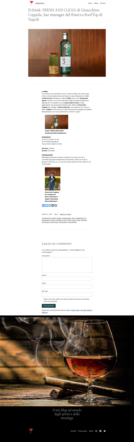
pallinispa (84, 220)
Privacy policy (82, 431)
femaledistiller (79, 218)
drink (73, 218)
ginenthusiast (46, 220)
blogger (59, 218)
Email (44, 283)
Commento (46, 256)
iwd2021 (69, 220)
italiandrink (59, 220)
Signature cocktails (65, 214)
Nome (44, 275)
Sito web (45, 291)
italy (64, 220)
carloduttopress (66, 218)
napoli (74, 220)
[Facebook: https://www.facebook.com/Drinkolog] (100, 431)
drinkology (40, 3)
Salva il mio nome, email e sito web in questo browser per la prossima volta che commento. (66, 300)
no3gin (78, 220)
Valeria (91, 431)
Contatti (73, 431)
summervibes (54, 222)
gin (85, 218)
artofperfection (46, 218)
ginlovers (53, 220)
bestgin (54, 218)
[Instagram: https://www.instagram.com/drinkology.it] (96, 431)
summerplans (46, 222)
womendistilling (72, 222)
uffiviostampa (63, 222)
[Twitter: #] (104, 431)
